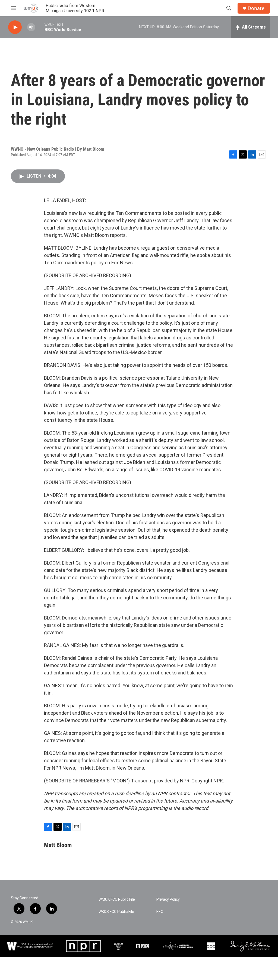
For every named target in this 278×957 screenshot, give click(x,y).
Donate (256, 8)
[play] (15, 27)
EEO (159, 912)
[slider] (40, 27)
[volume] (31, 27)
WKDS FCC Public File (116, 912)
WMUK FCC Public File (117, 899)
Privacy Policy (168, 899)
